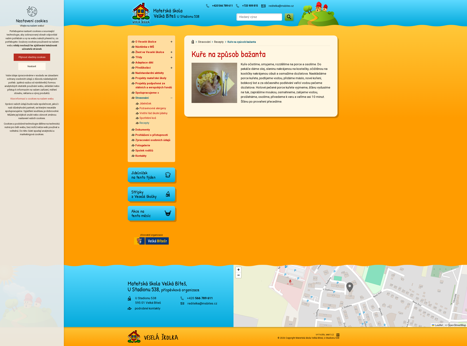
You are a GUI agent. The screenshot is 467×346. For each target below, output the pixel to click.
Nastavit (32, 66)
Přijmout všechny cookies (32, 57)
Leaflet (438, 325)
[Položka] (194, 41)
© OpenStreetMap (455, 325)
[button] (349, 287)
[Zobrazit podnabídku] (171, 41)
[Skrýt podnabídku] (171, 98)
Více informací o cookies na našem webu (32, 98)
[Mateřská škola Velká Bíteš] (141, 13)
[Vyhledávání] (259, 17)
